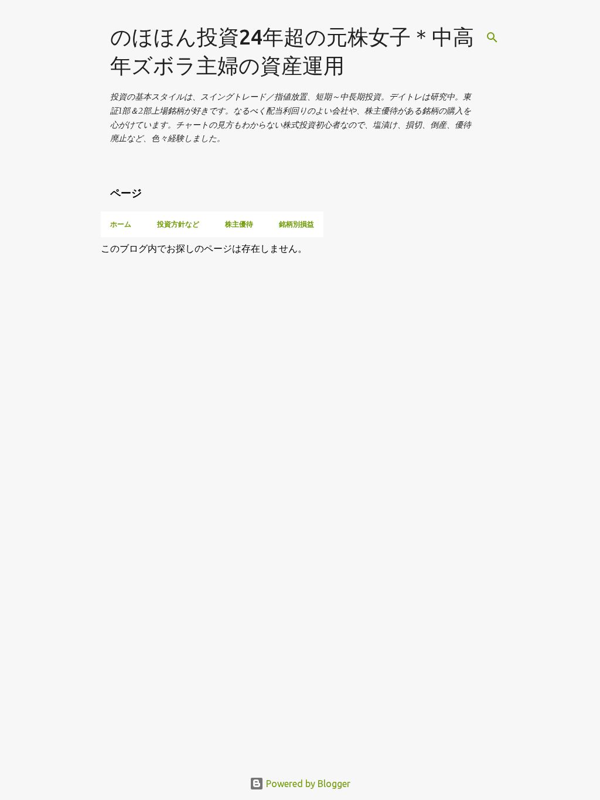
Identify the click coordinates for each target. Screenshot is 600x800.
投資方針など (178, 224)
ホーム (120, 224)
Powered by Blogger (307, 783)
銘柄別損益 (296, 224)
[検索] (492, 37)
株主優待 (239, 224)
